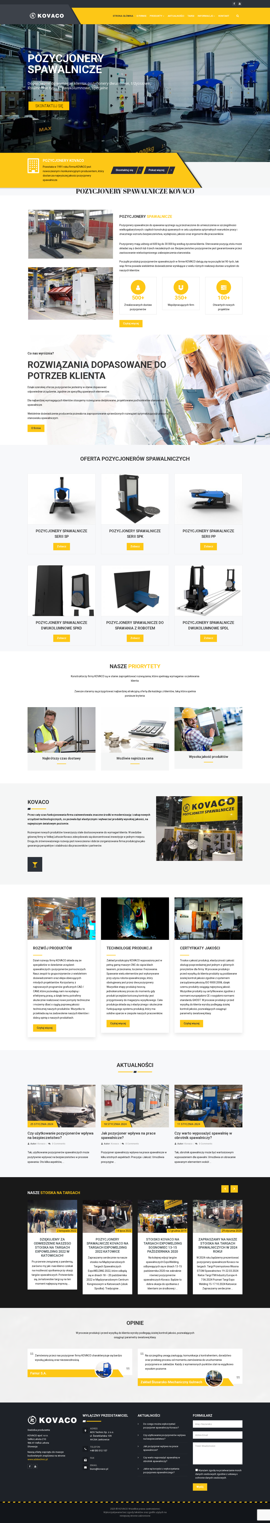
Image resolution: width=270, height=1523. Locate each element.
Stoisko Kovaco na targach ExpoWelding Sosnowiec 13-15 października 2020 (107, 1245)
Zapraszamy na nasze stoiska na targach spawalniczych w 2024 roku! (162, 1245)
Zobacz (61, 546)
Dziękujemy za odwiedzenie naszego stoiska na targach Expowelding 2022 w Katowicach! (217, 1247)
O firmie (36, 428)
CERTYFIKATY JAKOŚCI (200, 948)
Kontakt (223, 16)
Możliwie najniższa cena (135, 758)
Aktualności (176, 16)
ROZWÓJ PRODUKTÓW (52, 948)
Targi (191, 16)
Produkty (156, 16)
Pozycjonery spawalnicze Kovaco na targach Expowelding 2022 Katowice (52, 1245)
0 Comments (58, 1143)
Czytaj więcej (131, 323)
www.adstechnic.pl (38, 1459)
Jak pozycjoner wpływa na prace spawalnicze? (160, 1448)
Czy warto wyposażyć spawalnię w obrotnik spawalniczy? (130, 1135)
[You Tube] (35, 1466)
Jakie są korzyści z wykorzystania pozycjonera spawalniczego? (161, 1470)
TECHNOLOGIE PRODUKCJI (129, 948)
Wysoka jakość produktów (208, 757)
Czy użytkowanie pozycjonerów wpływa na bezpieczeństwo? (164, 1437)
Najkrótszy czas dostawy (61, 758)
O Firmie (141, 16)
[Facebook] (30, 1466)
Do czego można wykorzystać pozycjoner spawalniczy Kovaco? (202, 1135)
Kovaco (41, 1143)
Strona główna (123, 16)
